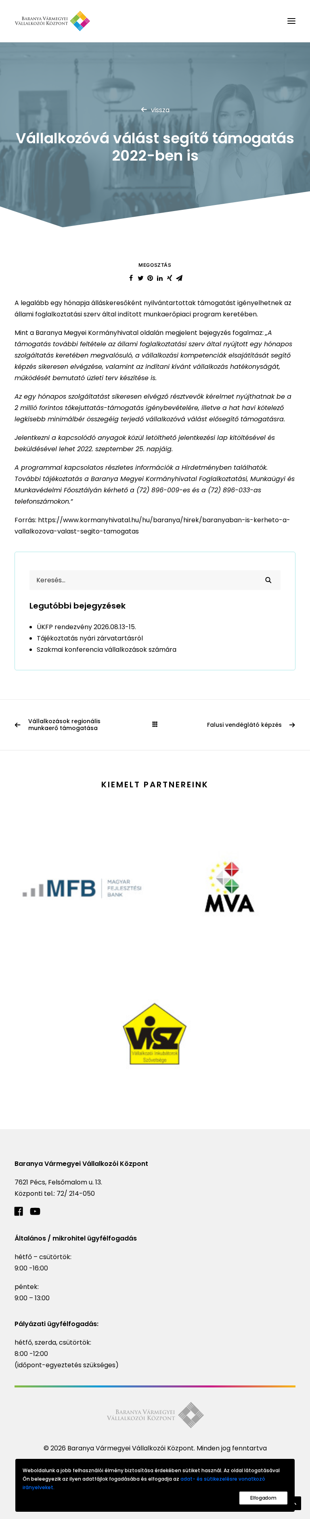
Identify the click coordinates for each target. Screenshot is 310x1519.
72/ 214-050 (76, 1193)
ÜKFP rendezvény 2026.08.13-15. (86, 627)
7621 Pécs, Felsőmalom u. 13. (58, 1182)
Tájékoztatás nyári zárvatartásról (90, 638)
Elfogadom (263, 1497)
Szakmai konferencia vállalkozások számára (106, 649)
